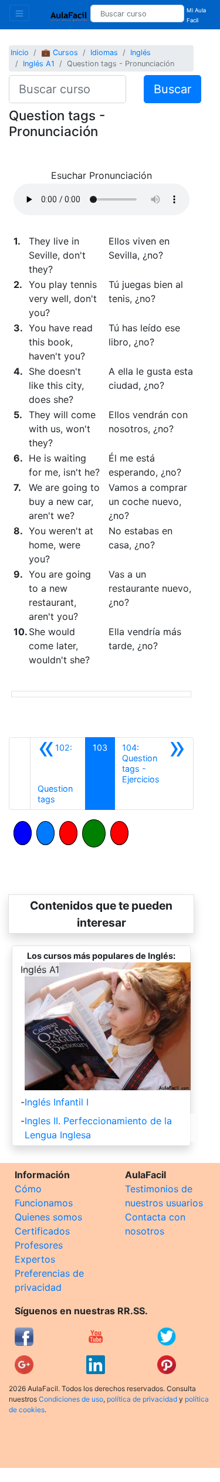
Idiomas (104, 52)
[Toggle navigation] (19, 13)
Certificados (42, 1231)
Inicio (20, 52)
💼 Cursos (59, 52)
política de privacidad (142, 1399)
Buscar (172, 89)
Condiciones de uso (71, 1399)
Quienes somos (48, 1217)
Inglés (140, 52)
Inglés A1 (39, 63)
